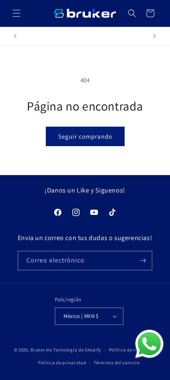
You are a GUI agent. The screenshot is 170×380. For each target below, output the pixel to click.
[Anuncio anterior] (15, 36)
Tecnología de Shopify (77, 350)
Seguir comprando (85, 136)
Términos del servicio (117, 363)
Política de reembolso (132, 350)
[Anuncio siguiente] (155, 36)
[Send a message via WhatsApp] (149, 344)
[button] (16, 13)
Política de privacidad (62, 363)
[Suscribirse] (143, 260)
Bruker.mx (41, 350)
